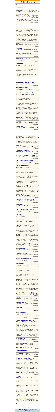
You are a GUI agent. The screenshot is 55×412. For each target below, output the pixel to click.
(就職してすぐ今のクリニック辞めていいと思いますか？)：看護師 (26, 320)
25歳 (18, 43)
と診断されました (20, 307)
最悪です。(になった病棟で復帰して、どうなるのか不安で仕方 (25, 343)
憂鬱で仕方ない (19, 376)
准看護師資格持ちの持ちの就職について (22, 87)
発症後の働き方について (21, 338)
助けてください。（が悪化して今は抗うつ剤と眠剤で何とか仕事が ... (26, 209)
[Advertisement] (27, 26)
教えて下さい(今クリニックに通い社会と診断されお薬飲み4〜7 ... (25, 199)
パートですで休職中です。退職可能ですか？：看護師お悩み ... (25, 160)
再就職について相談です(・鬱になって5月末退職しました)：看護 (25, 358)
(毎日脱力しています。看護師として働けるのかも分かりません (25, 333)
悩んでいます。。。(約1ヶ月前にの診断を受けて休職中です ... (25, 53)
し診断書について (20, 63)
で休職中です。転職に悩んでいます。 (22, 253)
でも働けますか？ (20, 204)
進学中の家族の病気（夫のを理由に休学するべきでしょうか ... (25, 258)
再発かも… (19, 297)
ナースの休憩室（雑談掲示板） (20, 7)
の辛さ (19, 121)
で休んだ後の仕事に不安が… (21, 312)
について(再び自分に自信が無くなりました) (23, 150)
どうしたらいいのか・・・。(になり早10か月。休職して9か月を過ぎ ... (26, 155)
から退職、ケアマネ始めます (21, 302)
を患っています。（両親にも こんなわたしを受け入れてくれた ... (25, 243)
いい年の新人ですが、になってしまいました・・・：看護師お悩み (26, 292)
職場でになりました (20, 263)
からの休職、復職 (20, 126)
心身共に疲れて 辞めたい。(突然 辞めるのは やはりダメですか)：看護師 (25, 371)
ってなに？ (19, 214)
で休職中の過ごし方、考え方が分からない (23, 165)
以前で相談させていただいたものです (22, 353)
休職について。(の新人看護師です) (22, 350)
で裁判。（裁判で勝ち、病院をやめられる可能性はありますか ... (25, 92)
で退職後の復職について (21, 248)
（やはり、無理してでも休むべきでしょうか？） (23, 58)
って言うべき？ (20, 145)
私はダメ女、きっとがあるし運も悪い (22, 317)
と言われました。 (20, 48)
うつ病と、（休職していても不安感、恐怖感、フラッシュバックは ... (26, 14)
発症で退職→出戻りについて (21, 194)
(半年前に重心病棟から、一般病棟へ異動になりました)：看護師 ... (25, 82)
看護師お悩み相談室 (28, 2)
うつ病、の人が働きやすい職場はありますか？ (23, 116)
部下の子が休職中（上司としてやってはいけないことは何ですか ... (25, 19)
